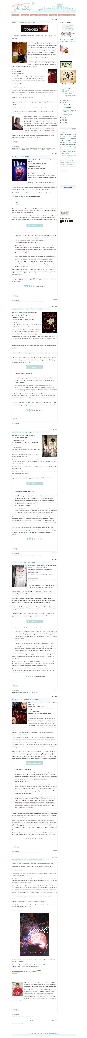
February (66, 104)
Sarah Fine (26, 852)
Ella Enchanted (51, 42)
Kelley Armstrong (28, 555)
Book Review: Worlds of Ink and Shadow (28, 309)
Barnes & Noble (38, 964)
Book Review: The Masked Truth (25, 432)
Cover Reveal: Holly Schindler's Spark (27, 860)
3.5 (70, 151)
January (66, 116)
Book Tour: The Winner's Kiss (23, 22)
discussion (62, 164)
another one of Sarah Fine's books (28, 812)
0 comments (55, 146)
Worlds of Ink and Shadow (19, 312)
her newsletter (37, 1000)
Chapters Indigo (34, 966)
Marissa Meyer (36, 301)
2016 (63, 103)
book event (62, 158)
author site (44, 998)
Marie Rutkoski (48, 148)
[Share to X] (15, 146)
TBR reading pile (64, 160)
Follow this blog (67, 187)
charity (67, 162)
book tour (24, 148)
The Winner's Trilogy (44, 149)
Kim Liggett (34, 692)
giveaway (63, 139)
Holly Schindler (27, 1016)
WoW (65, 146)
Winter (42, 301)
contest (72, 162)
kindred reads (65, 155)
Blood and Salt (21, 692)
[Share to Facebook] (17, 146)
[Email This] (13, 146)
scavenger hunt (63, 166)
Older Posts (54, 1020)
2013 (63, 121)
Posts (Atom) (20, 1023)
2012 (63, 122)
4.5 (75, 153)
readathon (62, 149)
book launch (69, 158)
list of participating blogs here (43, 108)
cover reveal (19, 1016)
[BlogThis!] (14, 146)
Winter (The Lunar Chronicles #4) (37, 160)
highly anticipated (70, 157)
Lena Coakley (27, 425)
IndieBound (44, 964)
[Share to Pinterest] (18, 146)
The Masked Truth (17, 435)
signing (70, 166)
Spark (33, 1016)
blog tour (18, 148)
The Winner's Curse (24, 149)
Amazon (32, 964)
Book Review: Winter (20, 156)
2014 (63, 119)
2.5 (71, 153)
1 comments (55, 422)
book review (20, 301)
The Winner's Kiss (34, 149)
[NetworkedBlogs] (68, 186)
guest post (73, 146)
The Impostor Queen (34, 852)
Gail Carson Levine (40, 148)
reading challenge (70, 164)
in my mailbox (69, 144)
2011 (63, 124)
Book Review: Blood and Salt (23, 562)
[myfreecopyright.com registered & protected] (44, 1033)
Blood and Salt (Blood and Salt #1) (38, 565)
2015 (63, 117)
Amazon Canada (24, 966)
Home (31, 1020)
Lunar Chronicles (28, 301)
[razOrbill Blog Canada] (66, 68)
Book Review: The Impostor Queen (25, 699)
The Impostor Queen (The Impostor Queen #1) (41, 702)
